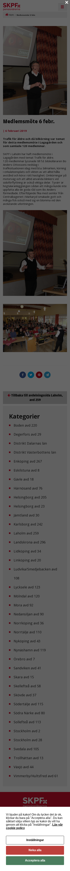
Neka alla (35, 850)
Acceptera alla (35, 860)
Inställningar (35, 840)
